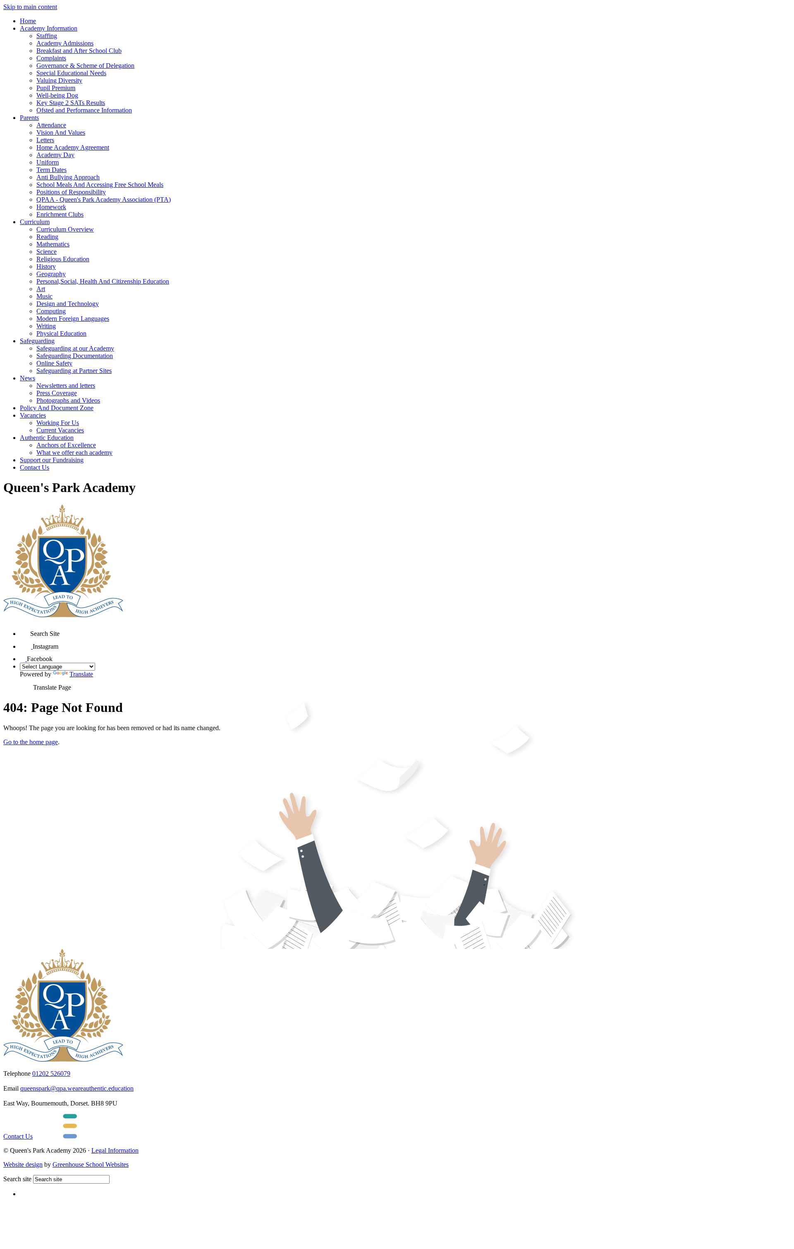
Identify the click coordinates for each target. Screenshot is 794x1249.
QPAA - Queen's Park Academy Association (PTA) (103, 199)
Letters (45, 139)
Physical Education (61, 333)
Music (44, 296)
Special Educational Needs (71, 72)
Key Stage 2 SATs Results (70, 102)
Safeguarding (37, 340)
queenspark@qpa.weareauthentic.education (77, 1088)
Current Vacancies (60, 430)
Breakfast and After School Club (79, 50)
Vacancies (33, 415)
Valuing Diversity (59, 80)
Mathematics (52, 244)
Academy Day (55, 154)
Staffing (46, 35)
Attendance (51, 125)
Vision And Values (60, 132)
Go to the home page (30, 741)
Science (46, 251)
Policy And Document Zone (56, 407)
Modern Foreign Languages (72, 318)
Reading (47, 236)
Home (28, 20)
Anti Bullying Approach (68, 177)
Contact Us (34, 467)
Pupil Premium (55, 87)
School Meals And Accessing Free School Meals (99, 184)
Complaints (51, 58)
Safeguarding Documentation (74, 355)
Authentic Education (47, 437)
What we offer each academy (74, 452)
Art (40, 288)
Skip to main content (30, 6)
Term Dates (51, 169)
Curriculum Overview (65, 229)
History (46, 266)
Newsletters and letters (65, 385)
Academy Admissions (64, 43)
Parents (29, 117)
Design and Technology (67, 303)
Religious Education (62, 259)
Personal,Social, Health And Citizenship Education (102, 281)
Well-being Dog (57, 95)
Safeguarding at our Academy (75, 348)
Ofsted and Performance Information (84, 110)
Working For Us (57, 422)
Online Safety (54, 363)
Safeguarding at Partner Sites (74, 370)
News (27, 378)
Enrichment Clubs (60, 214)
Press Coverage (56, 392)
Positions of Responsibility (71, 192)
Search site (17, 1178)
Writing (46, 326)
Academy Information (48, 28)
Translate (81, 674)
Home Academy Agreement (72, 147)
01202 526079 (51, 1073)
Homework (51, 206)
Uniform (47, 162)
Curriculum (35, 221)
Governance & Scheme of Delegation (85, 65)
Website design (23, 1164)
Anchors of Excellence (66, 445)
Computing (51, 311)
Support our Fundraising (52, 459)
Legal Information (115, 1150)
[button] (25, 631)
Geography (51, 273)
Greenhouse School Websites (91, 1164)
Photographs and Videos (68, 400)
